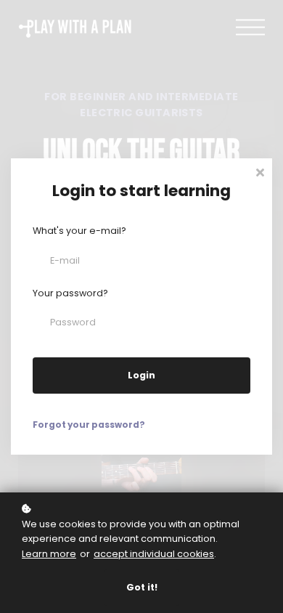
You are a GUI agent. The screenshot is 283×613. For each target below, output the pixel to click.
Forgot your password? (89, 425)
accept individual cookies (154, 554)
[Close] (260, 171)
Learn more (49, 554)
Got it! (141, 587)
